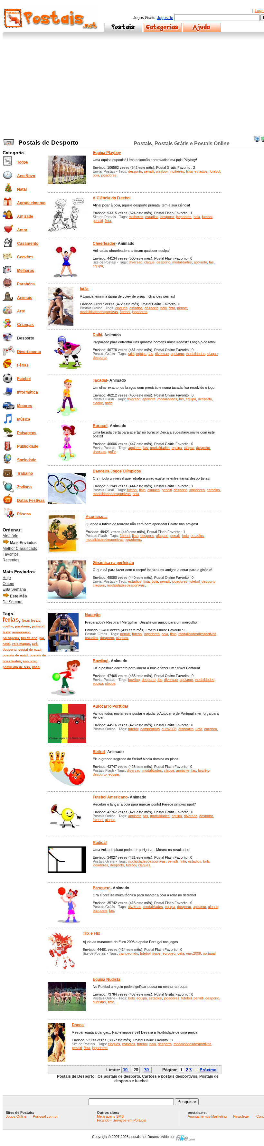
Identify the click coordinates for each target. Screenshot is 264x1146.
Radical (100, 842)
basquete (100, 910)
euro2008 (169, 729)
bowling (134, 680)
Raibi (97, 335)
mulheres (177, 171)
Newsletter (241, 1116)
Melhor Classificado (20, 548)
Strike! (99, 752)
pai (41, 638)
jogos (156, 953)
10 (125, 1069)
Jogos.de (165, 17)
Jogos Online (16, 1116)
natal (6, 643)
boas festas (31, 620)
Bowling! (100, 661)
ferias (11, 619)
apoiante (200, 262)
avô (35, 643)
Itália (84, 289)
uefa (198, 729)
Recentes (11, 560)
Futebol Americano (110, 797)
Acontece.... (96, 516)
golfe (108, 403)
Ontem (8, 583)
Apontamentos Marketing (207, 1116)
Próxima (208, 1069)
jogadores (109, 175)
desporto (9, 649)
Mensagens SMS (110, 1116)
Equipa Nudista (106, 979)
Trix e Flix (91, 933)
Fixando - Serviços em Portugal (121, 1120)
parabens (22, 626)
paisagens (11, 638)
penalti (149, 171)
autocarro (185, 729)
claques (121, 308)
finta (189, 171)
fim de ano (29, 638)
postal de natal (30, 649)
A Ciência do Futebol (111, 198)
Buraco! (100, 426)
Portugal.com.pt (45, 1116)
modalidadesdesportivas (99, 312)
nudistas (99, 1002)
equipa (98, 266)
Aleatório (10, 536)
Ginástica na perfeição (113, 562)
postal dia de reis (16, 667)
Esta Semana (14, 589)
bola (96, 175)
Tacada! (100, 380)
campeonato (150, 729)
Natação (92, 615)
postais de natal (15, 655)
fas (211, 262)
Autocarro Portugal (110, 706)
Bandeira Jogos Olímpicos (117, 471)
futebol (215, 171)
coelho (8, 626)
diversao (135, 262)
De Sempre (13, 602)
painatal (38, 626)
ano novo (30, 661)
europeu (210, 729)
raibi (131, 354)
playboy (162, 171)
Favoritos (11, 554)
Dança (78, 1025)
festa (6, 632)
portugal (209, 953)
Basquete (101, 888)
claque (149, 262)
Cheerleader (104, 243)
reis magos (21, 643)
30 (146, 1069)
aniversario (21, 632)
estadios (201, 171)
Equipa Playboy (107, 152)
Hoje (7, 578)
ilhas (36, 667)
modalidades (182, 262)
